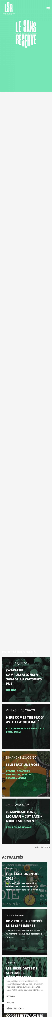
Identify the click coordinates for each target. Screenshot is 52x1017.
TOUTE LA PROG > (42, 847)
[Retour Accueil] (8, 8)
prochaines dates (19, 652)
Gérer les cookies (15, 1008)
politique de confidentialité (29, 990)
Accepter (11, 996)
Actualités (12, 857)
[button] (48, 8)
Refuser (10, 1002)
